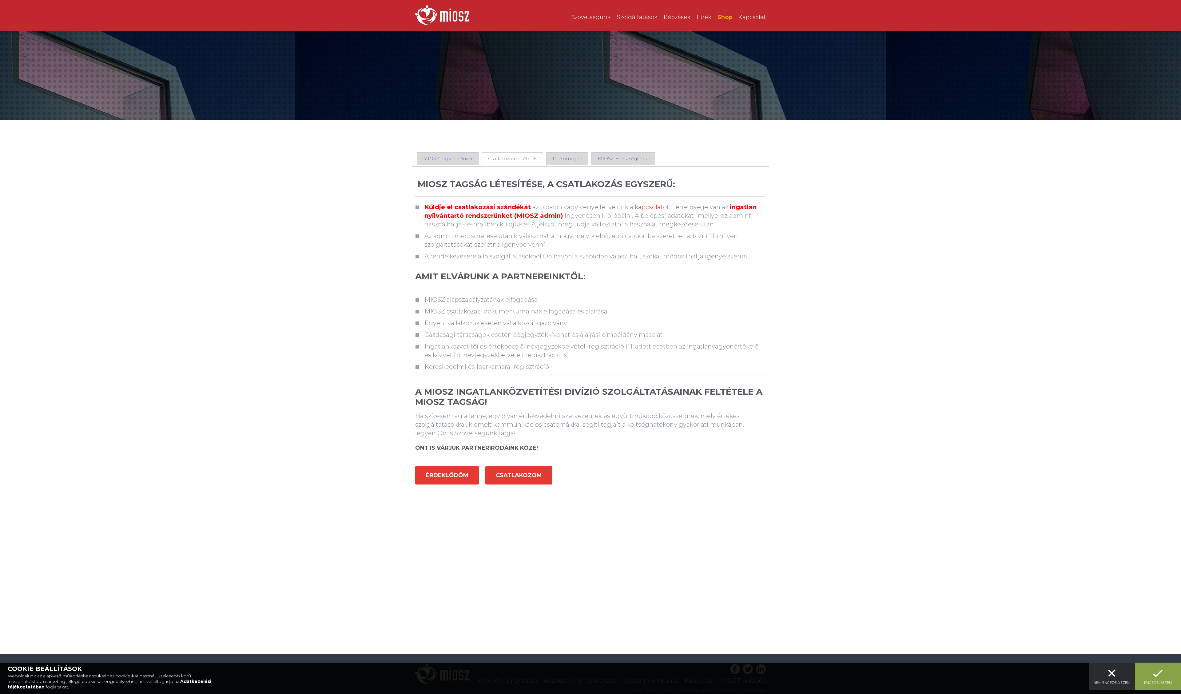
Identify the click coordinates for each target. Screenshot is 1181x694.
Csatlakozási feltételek (512, 159)
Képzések (677, 17)
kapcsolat (649, 207)
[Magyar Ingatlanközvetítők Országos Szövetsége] (442, 15)
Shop (725, 17)
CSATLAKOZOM (519, 475)
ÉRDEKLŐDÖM (447, 475)
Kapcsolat (752, 17)
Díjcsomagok (567, 159)
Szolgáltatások (637, 17)
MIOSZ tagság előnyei (447, 159)
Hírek (704, 17)
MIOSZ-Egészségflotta (623, 159)
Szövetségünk (591, 17)
